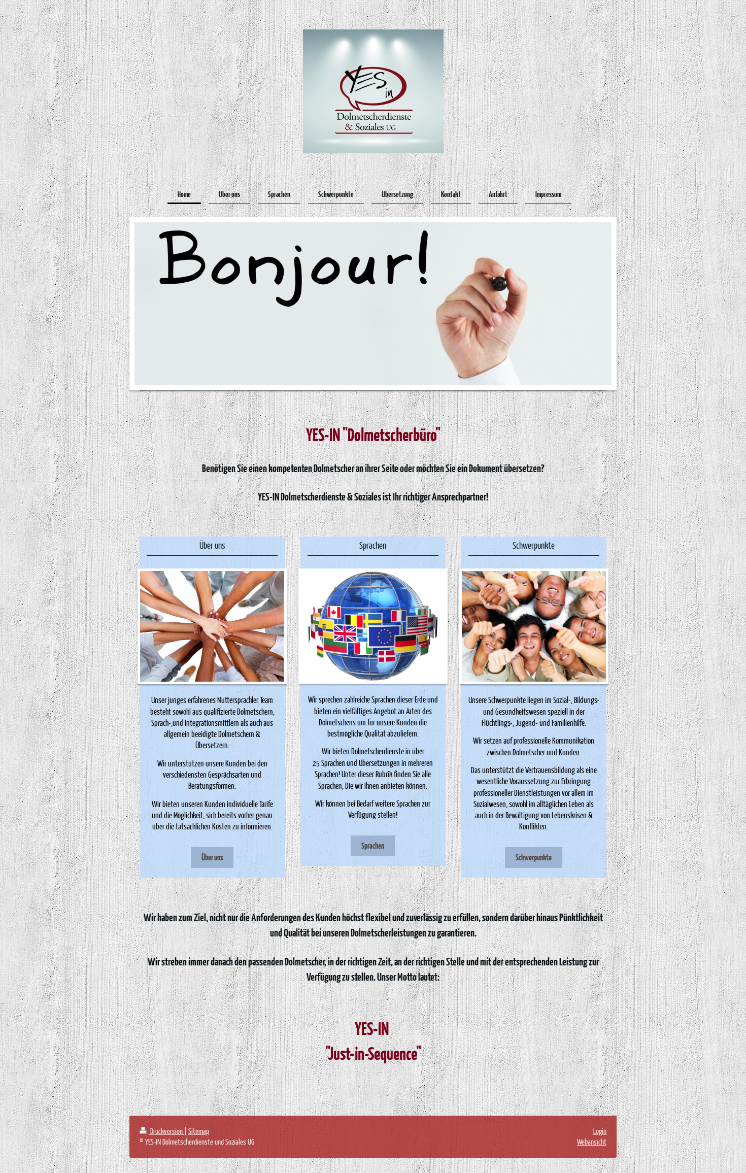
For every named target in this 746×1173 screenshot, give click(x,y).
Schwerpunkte (534, 857)
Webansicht (591, 1141)
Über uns (212, 857)
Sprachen (372, 845)
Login (599, 1130)
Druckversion (166, 1130)
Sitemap (198, 1130)
